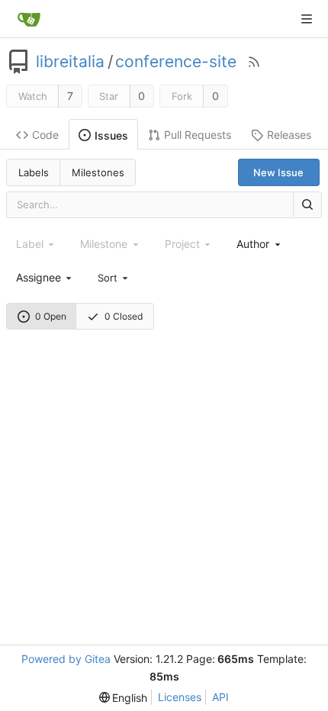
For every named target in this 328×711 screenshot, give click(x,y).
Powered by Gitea (66, 658)
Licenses (179, 696)
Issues (111, 135)
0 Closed (124, 316)
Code (45, 134)
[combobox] (259, 244)
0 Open (50, 316)
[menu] (114, 277)
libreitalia (70, 61)
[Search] (307, 204)
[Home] (29, 19)
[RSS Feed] (254, 62)
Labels (33, 172)
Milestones (98, 172)
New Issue (278, 172)
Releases (289, 134)
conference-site (175, 61)
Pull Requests (197, 134)
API (220, 696)
